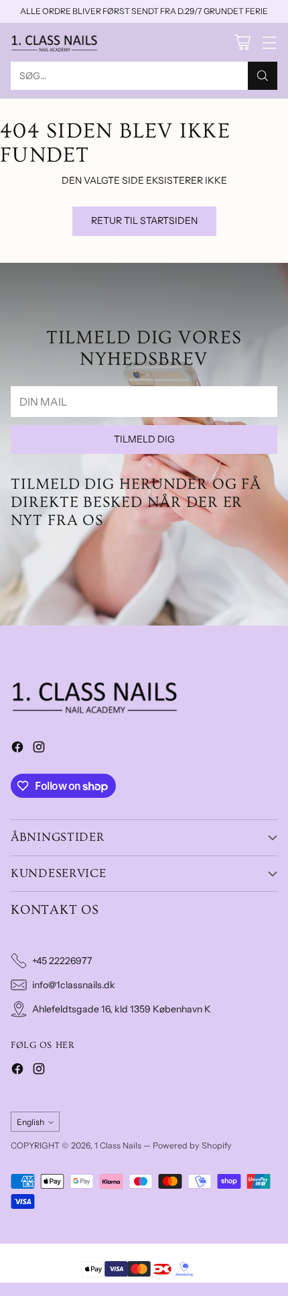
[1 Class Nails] (54, 42)
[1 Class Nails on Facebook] (17, 749)
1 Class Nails (117, 1145)
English (30, 1122)
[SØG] (262, 76)
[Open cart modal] (242, 42)
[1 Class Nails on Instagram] (39, 749)
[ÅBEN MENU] (269, 42)
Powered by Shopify (192, 1145)
